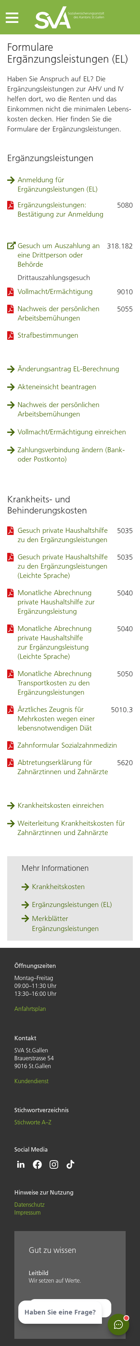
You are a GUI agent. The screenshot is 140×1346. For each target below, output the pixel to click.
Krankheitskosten (58, 886)
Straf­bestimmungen (48, 335)
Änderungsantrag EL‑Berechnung (68, 369)
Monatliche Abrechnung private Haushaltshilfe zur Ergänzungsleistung (56, 602)
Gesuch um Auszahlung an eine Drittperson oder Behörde (59, 255)
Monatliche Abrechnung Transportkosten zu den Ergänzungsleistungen (55, 682)
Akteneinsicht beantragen (57, 386)
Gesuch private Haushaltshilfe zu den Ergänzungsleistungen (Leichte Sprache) (63, 566)
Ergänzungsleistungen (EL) (72, 904)
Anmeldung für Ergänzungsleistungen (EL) (58, 184)
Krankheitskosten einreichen (61, 805)
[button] (12, 18)
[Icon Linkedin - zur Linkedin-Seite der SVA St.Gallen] (20, 1164)
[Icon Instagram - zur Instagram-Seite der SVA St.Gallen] (53, 1164)
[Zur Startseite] (70, 17)
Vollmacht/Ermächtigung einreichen (72, 432)
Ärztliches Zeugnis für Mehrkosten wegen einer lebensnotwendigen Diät (56, 718)
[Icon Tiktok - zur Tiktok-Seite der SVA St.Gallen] (70, 1164)
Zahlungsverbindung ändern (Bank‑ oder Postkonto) (71, 454)
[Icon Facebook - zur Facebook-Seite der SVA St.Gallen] (37, 1164)
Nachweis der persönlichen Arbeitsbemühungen (58, 409)
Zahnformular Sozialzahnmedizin (67, 745)
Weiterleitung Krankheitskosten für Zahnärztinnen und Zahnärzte (71, 828)
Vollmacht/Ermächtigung (55, 291)
